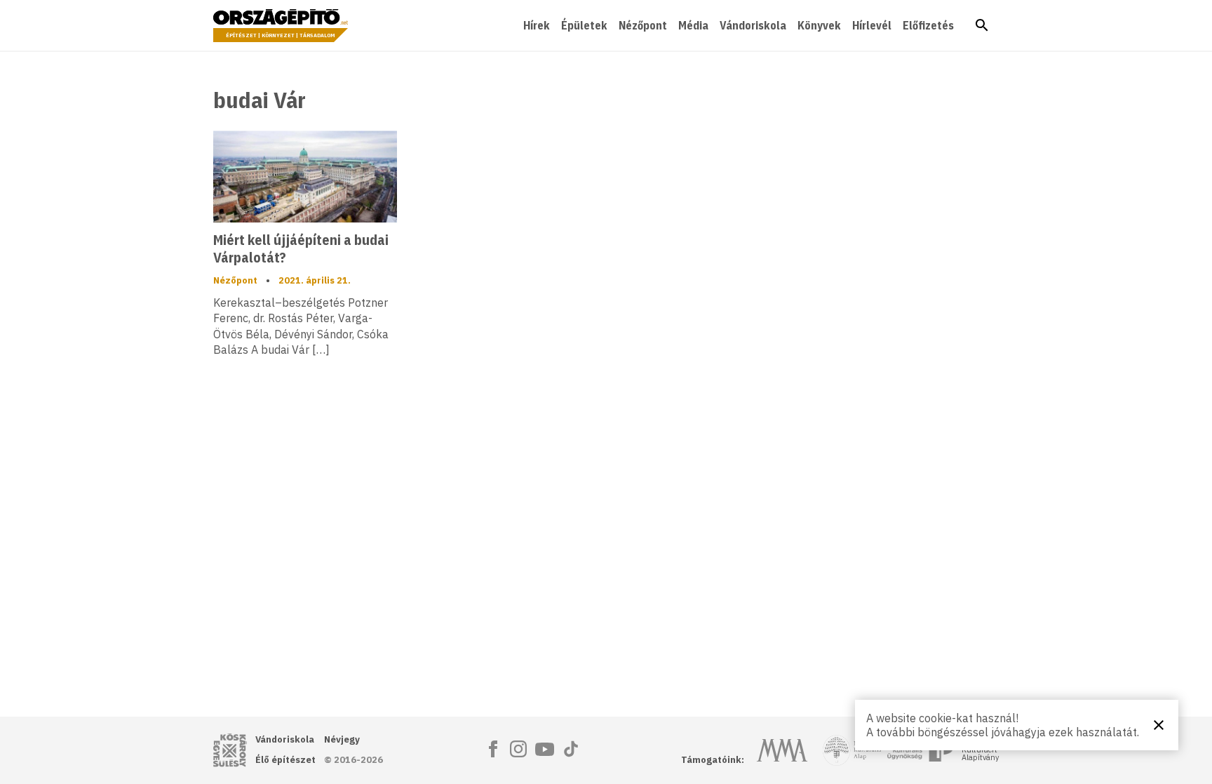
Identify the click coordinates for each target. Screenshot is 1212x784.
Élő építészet (285, 760)
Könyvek (819, 25)
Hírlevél (871, 25)
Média (693, 25)
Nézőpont (643, 25)
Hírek (536, 25)
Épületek (584, 25)
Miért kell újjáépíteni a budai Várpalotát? (301, 248)
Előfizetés (928, 25)
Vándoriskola (753, 25)
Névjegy (342, 739)
